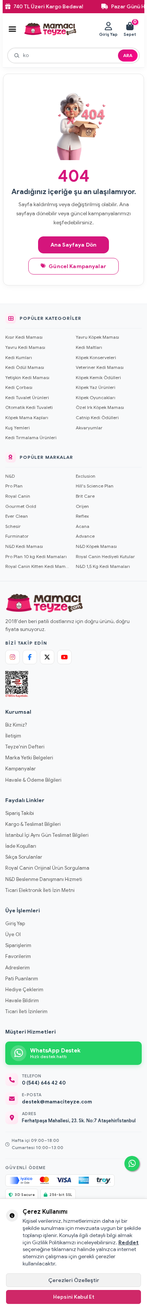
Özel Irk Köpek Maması (100, 407)
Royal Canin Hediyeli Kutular (105, 556)
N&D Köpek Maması (96, 546)
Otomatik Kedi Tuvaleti (29, 407)
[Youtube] (64, 657)
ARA (127, 55)
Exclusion (85, 476)
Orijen (82, 506)
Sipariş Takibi (19, 813)
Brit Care (85, 496)
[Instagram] (12, 657)
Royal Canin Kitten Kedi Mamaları (38, 566)
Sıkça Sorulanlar (23, 857)
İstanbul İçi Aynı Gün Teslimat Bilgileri (47, 835)
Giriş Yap (15, 923)
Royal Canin (17, 496)
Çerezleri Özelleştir (73, 1280)
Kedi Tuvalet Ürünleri (27, 397)
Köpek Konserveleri (96, 357)
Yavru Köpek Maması (97, 337)
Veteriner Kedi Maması (100, 367)
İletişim (13, 736)
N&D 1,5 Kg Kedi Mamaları (103, 566)
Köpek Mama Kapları (26, 417)
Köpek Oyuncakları (95, 397)
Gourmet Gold (20, 506)
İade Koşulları (20, 846)
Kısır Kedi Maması (24, 337)
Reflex (82, 516)
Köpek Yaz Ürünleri (95, 387)
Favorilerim (18, 956)
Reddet (128, 1242)
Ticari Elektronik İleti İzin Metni (40, 890)
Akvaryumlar (89, 427)
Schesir (13, 526)
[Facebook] (30, 657)
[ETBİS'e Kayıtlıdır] (16, 684)
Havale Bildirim (22, 1000)
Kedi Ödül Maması (24, 367)
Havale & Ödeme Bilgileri (33, 780)
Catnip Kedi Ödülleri (97, 417)
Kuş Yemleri (17, 427)
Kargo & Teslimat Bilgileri (33, 824)
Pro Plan (14, 486)
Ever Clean (16, 516)
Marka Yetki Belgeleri (29, 757)
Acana (82, 526)
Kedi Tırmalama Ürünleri (31, 437)
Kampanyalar (20, 768)
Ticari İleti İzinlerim (26, 1011)
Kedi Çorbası (18, 387)
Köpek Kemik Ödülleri (98, 377)
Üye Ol (13, 934)
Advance (85, 536)
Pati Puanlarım (21, 978)
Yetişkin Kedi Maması (27, 377)
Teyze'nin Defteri (24, 747)
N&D (10, 476)
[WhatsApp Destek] (131, 1163)
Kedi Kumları (18, 357)
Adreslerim (17, 967)
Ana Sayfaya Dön (73, 244)
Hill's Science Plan (94, 486)
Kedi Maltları (89, 347)
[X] (47, 657)
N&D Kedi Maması (24, 546)
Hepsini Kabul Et (73, 1296)
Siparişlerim (18, 945)
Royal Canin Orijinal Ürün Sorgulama (47, 868)
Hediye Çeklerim (24, 989)
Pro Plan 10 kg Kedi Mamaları (36, 556)
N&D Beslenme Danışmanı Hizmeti (43, 879)
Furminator (17, 536)
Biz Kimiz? (16, 725)
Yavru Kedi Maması (25, 347)
